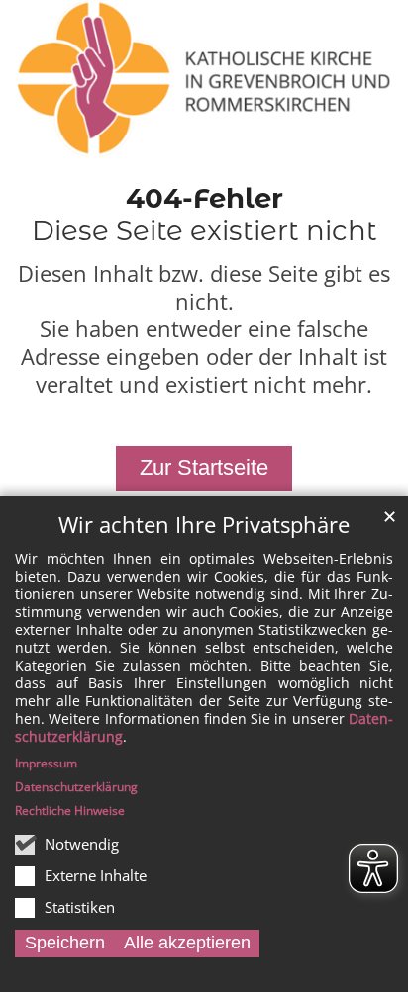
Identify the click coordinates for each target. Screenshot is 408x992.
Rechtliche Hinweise (70, 810)
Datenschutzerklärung (76, 786)
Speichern (65, 942)
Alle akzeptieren (187, 942)
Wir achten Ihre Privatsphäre (204, 524)
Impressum (46, 763)
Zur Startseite (204, 467)
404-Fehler (204, 198)
